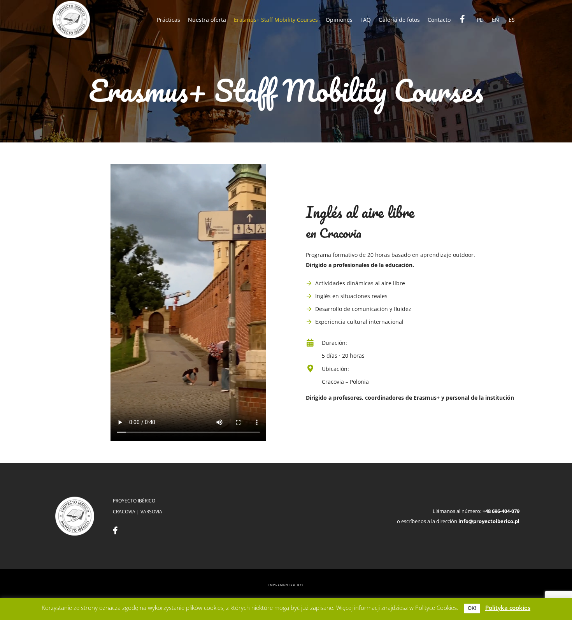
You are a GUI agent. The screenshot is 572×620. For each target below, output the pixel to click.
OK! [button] (472, 607)
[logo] (71, 19)
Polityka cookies (507, 607)
